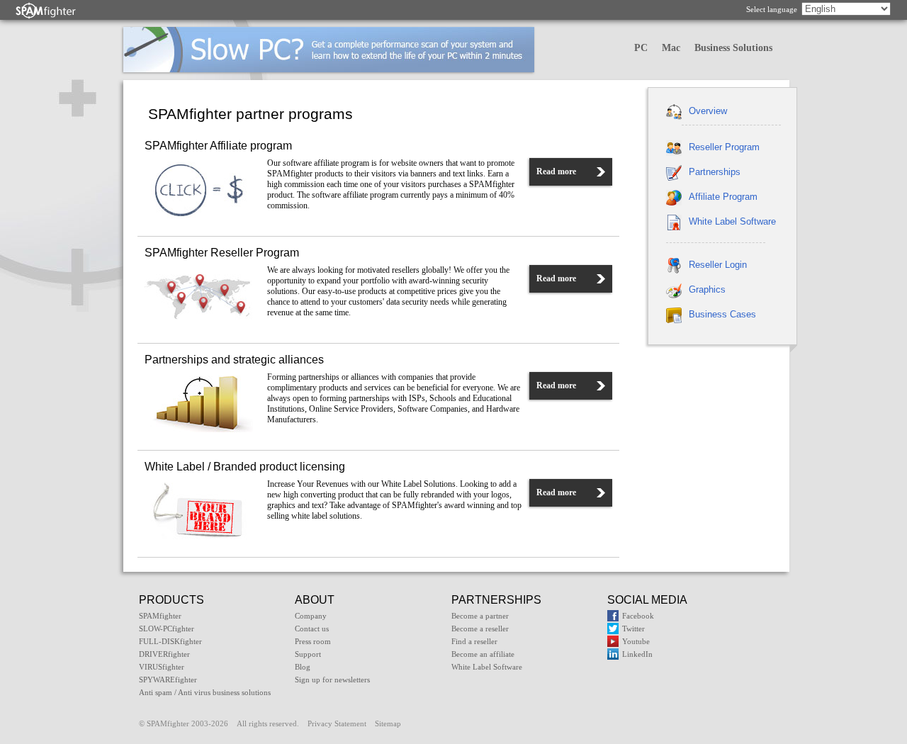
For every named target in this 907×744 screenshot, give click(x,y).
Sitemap (388, 723)
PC (641, 48)
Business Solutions (733, 48)
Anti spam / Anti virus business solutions (205, 692)
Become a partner (480, 615)
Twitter (633, 628)
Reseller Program (724, 147)
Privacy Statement (337, 723)
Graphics (707, 289)
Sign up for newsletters (332, 679)
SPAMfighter (160, 615)
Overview (708, 111)
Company (311, 615)
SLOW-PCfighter (166, 628)
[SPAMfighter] (46, 10)
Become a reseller (480, 628)
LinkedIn (637, 654)
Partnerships (714, 172)
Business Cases (722, 314)
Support (308, 654)
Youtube (636, 641)
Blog (302, 667)
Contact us (312, 628)
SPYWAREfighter (168, 679)
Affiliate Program (723, 196)
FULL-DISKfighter (170, 641)
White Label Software (732, 221)
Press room (313, 641)
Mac (671, 48)
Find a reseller (474, 641)
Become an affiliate (482, 654)
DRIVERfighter (164, 654)
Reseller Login (718, 264)
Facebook (638, 615)
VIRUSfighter (161, 667)
